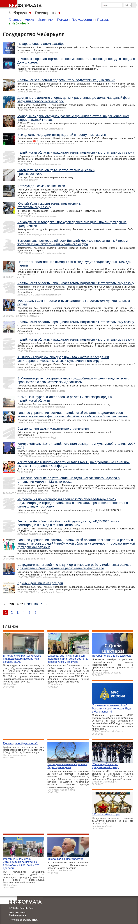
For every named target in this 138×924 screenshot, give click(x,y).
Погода (62, 19)
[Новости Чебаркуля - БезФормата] (21, 4)
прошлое (33, 603)
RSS (35, 920)
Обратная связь (17, 912)
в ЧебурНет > (19, 23)
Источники (45, 19)
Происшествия (83, 19)
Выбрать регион (17, 915)
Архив (29, 19)
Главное (15, 19)
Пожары (103, 19)
